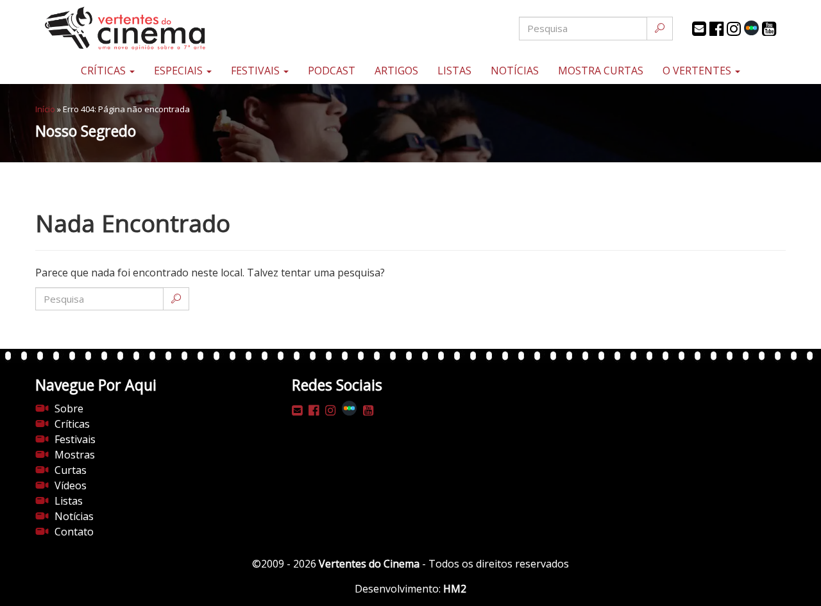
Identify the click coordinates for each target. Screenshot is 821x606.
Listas (454, 70)
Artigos (396, 70)
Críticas (104, 70)
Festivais (256, 70)
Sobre (69, 408)
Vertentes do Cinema (369, 564)
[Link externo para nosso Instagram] (734, 29)
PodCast (331, 70)
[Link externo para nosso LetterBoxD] (751, 28)
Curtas (71, 470)
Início (45, 109)
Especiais (179, 70)
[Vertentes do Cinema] (160, 28)
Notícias (515, 70)
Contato (74, 532)
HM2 (454, 589)
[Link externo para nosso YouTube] (769, 29)
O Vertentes (698, 70)
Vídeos (71, 485)
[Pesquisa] (660, 28)
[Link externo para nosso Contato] (699, 29)
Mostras (75, 455)
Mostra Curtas (600, 70)
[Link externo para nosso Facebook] (716, 29)
